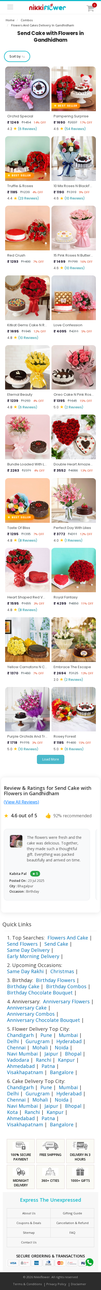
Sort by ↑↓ (17, 56)
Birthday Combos (66, 986)
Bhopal (73, 1053)
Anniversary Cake (27, 1007)
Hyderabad (69, 1041)
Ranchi (43, 1060)
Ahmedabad (21, 1066)
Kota (12, 1112)
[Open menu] (10, 7)
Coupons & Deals (28, 1223)
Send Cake (56, 944)
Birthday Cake (23, 986)
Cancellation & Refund (72, 1223)
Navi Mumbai (22, 1053)
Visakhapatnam (25, 1072)
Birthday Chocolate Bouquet (40, 992)
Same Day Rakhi (25, 971)
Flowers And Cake (67, 937)
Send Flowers (22, 944)
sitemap (29, 1233)
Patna (48, 1066)
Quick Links (17, 924)
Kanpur (66, 1060)
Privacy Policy (56, 1284)
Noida (61, 1047)
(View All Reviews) (21, 802)
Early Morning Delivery (33, 956)
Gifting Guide (72, 1213)
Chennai (16, 1047)
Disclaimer (78, 1284)
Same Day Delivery (28, 950)
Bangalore (62, 1072)
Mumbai (68, 1035)
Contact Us (28, 1242)
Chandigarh (20, 1035)
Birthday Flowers (55, 980)
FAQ (72, 1233)
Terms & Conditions (27, 1284)
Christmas (62, 971)
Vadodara (18, 1060)
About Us (28, 1213)
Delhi (13, 1041)
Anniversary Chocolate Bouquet (43, 1020)
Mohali (40, 1047)
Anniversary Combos (31, 1014)
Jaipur (51, 1053)
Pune (46, 1035)
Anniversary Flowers (66, 1001)
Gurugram (38, 1041)
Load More (50, 759)
